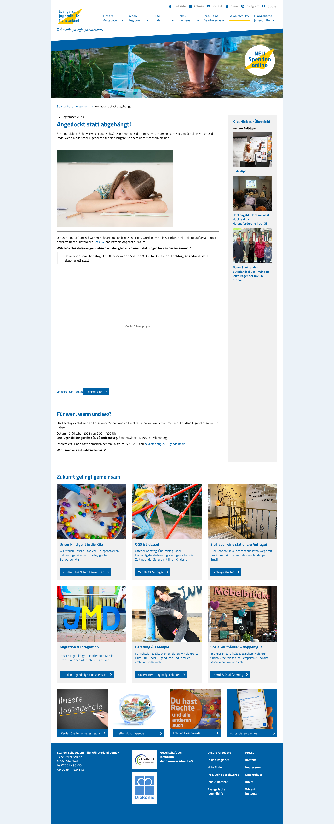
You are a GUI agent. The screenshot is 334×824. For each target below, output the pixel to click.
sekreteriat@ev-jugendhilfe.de (165, 443)
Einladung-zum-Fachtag (70, 392)
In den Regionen (219, 760)
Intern (234, 6)
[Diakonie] (144, 788)
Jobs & (184, 18)
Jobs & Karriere (218, 782)
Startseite (179, 6)
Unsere (110, 18)
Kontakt (217, 6)
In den (134, 18)
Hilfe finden (215, 767)
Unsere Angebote (219, 752)
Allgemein (82, 106)
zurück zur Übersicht (253, 121)
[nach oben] (323, 813)
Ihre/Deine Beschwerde (223, 774)
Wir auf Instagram (252, 791)
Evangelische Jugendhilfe (216, 791)
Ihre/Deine (212, 18)
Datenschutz (253, 774)
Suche (272, 6)
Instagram (252, 6)
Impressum (253, 767)
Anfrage (198, 6)
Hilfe (157, 18)
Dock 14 (99, 241)
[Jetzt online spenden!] (259, 60)
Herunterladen (94, 392)
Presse (249, 752)
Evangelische (263, 18)
